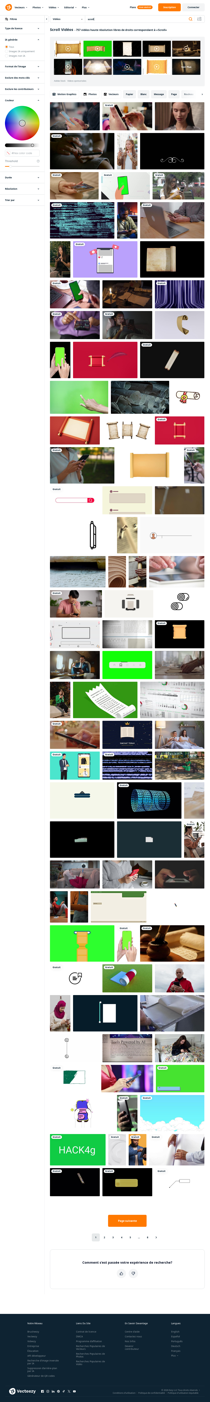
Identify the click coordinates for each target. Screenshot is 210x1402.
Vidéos (52, 7)
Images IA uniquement (22, 51)
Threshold (11, 161)
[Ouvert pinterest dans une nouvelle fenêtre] (58, 1391)
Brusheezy (33, 1331)
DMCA (79, 1336)
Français (175, 1350)
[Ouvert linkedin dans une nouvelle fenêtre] (53, 1391)
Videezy (31, 1341)
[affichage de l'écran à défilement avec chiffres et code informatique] (127, 766)
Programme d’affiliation (89, 1341)
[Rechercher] (191, 19)
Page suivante (127, 1221)
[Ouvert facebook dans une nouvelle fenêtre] (42, 1391)
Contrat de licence (86, 1331)
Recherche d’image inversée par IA (43, 1362)
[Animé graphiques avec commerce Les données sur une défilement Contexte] (172, 700)
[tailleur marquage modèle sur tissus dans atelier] (179, 665)
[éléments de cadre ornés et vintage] (172, 151)
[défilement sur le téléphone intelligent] (179, 978)
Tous (11, 46)
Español (175, 1336)
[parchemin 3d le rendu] (179, 325)
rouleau (188, 94)
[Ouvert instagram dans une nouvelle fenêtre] (47, 1391)
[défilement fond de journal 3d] (127, 634)
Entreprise (33, 1346)
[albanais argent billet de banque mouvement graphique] (75, 1182)
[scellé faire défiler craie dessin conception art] (188, 397)
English (175, 1331)
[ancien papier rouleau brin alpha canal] (172, 259)
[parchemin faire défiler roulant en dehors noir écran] (172, 360)
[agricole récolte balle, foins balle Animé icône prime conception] (180, 604)
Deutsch (175, 1346)
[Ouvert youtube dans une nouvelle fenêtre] (74, 1391)
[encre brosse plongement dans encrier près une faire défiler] (172, 943)
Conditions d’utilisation (124, 1392)
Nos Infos (130, 1341)
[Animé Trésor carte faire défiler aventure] (82, 535)
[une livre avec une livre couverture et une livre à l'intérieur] (127, 535)
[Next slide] (199, 94)
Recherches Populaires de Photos (90, 1355)
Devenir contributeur (132, 1347)
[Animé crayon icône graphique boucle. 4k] (176, 907)
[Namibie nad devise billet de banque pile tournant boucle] (82, 839)
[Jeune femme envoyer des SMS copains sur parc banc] (178, 185)
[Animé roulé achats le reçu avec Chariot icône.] (105, 700)
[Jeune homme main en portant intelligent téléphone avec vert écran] (75, 294)
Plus (84, 7)
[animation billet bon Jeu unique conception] (82, 943)
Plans (133, 7)
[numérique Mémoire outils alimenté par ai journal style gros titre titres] (127, 1048)
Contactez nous (133, 1336)
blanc (143, 94)
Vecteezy (32, 1336)
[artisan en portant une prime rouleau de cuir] (79, 907)
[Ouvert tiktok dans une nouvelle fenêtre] (63, 1391)
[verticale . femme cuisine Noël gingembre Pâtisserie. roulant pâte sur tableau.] (137, 571)
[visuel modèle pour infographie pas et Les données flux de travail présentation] (105, 1013)
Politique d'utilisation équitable (183, 1392)
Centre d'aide (132, 1331)
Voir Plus (186, 66)
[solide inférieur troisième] (180, 1078)
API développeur (36, 1355)
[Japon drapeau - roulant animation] (127, 978)
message (159, 94)
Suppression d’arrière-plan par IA (42, 1370)
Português (177, 1341)
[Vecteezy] (8, 7)
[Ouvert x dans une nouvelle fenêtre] (69, 1391)
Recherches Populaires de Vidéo (90, 1363)
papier (129, 94)
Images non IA (17, 55)
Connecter (193, 7)
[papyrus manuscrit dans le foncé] (140, 397)
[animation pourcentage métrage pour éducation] (75, 634)
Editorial (69, 7)
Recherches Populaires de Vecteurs (90, 1347)
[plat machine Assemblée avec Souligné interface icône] (129, 604)
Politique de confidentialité (151, 1392)
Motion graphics (66, 94)
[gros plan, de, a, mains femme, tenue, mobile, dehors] (82, 465)
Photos (37, 7)
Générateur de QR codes (41, 1375)
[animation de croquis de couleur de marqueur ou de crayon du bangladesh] (74, 1078)
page (174, 94)
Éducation (33, 1350)
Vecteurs (20, 7)
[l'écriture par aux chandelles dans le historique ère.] (127, 294)
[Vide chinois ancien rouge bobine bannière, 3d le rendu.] (75, 430)
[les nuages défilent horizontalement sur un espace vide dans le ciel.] (172, 1113)
